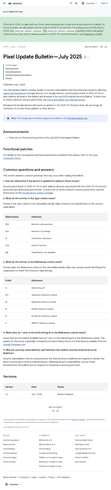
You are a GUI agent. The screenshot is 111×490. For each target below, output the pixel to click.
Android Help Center (84, 440)
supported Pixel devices (14, 93)
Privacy (51, 477)
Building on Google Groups (50, 461)
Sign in (104, 3)
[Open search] (71, 3)
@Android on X (45, 440)
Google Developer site (77, 118)
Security (22, 47)
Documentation (13, 12)
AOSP (5, 47)
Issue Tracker (80, 461)
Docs (13, 47)
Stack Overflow (81, 457)
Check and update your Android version (66, 100)
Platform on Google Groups (51, 457)
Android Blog (44, 448)
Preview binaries (10, 453)
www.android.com (83, 448)
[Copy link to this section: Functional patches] (35, 149)
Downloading (9, 448)
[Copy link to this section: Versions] (19, 376)
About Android (9, 477)
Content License (78, 419)
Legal (34, 477)
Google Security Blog (48, 453)
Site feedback (63, 477)
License (42, 477)
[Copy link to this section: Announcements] (31, 132)
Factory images (10, 457)
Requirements (9, 444)
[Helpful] (102, 47)
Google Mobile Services (85, 453)
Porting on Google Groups (50, 466)
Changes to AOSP (93, 34)
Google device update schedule (37, 193)
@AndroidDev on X (47, 444)
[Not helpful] (106, 47)
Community (24, 477)
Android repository (11, 440)
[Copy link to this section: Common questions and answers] (56, 170)
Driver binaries (9, 461)
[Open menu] (4, 3)
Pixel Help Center (82, 444)
